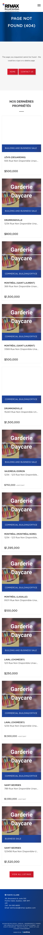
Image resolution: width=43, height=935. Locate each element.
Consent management (21, 928)
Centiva (26, 932)
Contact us (27, 72)
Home (13, 72)
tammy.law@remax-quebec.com (23, 908)
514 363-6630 (14, 905)
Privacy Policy (22, 927)
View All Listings (21, 874)
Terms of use (34, 927)
